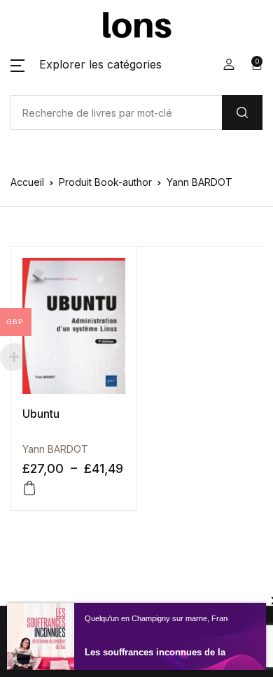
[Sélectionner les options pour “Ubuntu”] (29, 488)
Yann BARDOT (55, 449)
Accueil (27, 182)
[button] (86, 64)
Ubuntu (40, 414)
